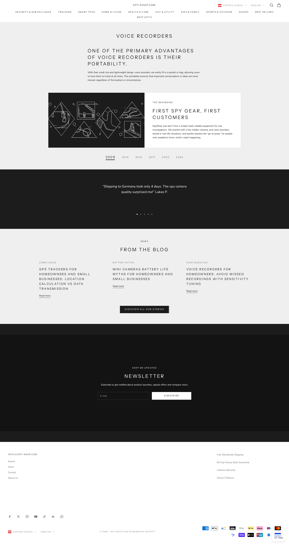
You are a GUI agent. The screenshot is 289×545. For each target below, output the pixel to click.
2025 (179, 157)
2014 (125, 157)
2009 (110, 157)
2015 (138, 157)
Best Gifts (144, 17)
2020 (165, 157)
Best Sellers (264, 12)
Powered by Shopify (142, 531)
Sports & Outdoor (219, 12)
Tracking (65, 12)
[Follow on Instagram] (27, 516)
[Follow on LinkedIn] (53, 516)
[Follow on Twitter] (18, 516)
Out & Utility (165, 12)
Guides (244, 12)
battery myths (123, 262)
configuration (197, 262)
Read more (44, 295)
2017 (152, 157)
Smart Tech (86, 12)
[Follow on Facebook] (9, 516)
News (11, 467)
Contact (12, 472)
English (256, 5)
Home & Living (112, 12)
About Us (13, 478)
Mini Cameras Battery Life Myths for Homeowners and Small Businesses (143, 274)
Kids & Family (190, 12)
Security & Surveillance (33, 12)
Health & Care (138, 12)
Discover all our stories (144, 309)
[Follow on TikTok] (44, 516)
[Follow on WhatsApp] (62, 516)
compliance (48, 262)
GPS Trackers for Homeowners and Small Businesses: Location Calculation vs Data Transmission (64, 278)
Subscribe (171, 395)
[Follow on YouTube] (35, 516)
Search (11, 461)
